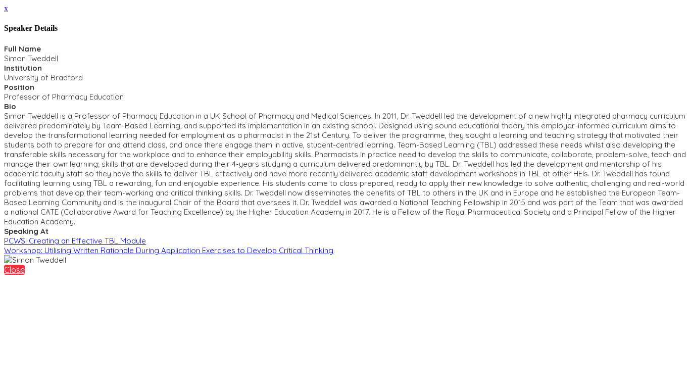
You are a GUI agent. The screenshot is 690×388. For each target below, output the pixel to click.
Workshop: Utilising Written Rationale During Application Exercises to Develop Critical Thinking (168, 250)
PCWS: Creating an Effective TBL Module (75, 241)
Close (14, 270)
